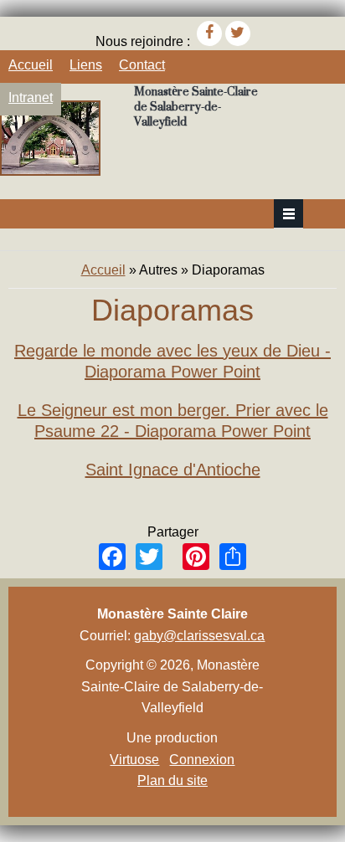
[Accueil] (50, 171)
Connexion (201, 759)
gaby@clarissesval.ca (199, 636)
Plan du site (172, 780)
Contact (142, 65)
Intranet (30, 97)
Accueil (30, 65)
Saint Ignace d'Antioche (172, 469)
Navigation (288, 213)
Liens (86, 65)
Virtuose (134, 759)
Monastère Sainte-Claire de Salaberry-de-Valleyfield (196, 106)
